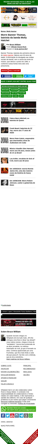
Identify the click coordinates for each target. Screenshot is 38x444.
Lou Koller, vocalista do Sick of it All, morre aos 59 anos (22, 160)
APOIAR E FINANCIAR (8, 378)
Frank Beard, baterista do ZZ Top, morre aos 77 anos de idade (21, 130)
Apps (21, 96)
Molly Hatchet (11, 31)
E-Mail (15, 96)
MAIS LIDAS (27, 372)
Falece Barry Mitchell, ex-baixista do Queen (20, 119)
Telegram (14, 89)
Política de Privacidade (26, 404)
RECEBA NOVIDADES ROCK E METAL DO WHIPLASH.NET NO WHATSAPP (19, 3)
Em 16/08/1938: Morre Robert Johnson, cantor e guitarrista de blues (22, 183)
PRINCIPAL (27, 365)
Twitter (14, 93)
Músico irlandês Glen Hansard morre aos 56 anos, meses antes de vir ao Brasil (22, 151)
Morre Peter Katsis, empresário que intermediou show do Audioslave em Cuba (22, 141)
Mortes (3, 31)
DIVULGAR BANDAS (8, 375)
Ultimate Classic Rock (18, 47)
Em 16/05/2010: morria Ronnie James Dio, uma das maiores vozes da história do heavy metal (21, 172)
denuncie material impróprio (11, 402)
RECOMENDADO (29, 369)
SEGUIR (4, 381)
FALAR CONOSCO (7, 384)
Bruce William (15, 45)
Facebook (23, 89)
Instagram (5, 93)
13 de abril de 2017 (21, 49)
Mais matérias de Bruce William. (18, 359)
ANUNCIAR (5, 369)
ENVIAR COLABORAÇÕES (10, 372)
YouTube (22, 93)
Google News (7, 96)
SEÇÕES (26, 375)
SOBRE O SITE (6, 365)
